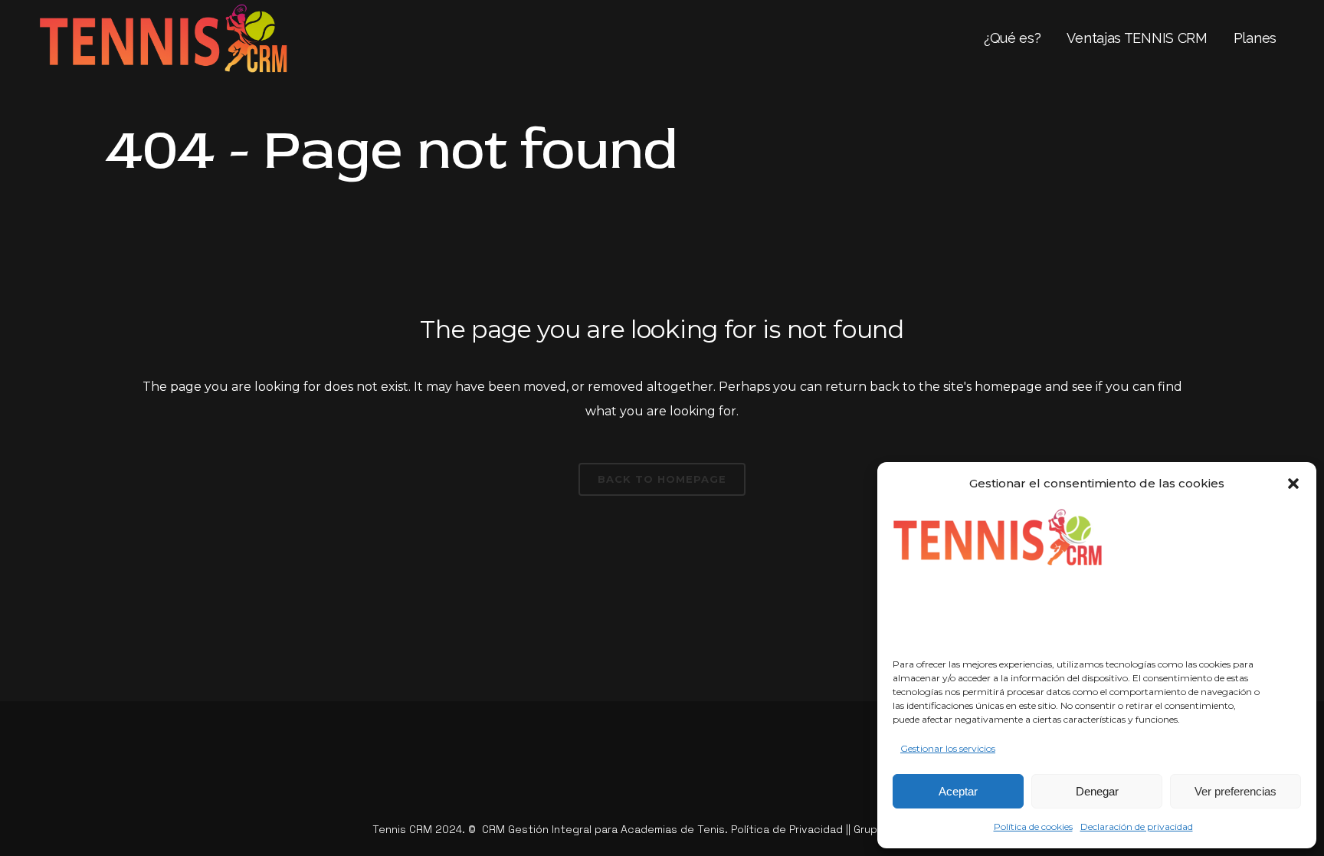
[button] (1293, 483)
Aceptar (958, 791)
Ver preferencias (1235, 791)
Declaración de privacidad (1136, 826)
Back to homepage (662, 479)
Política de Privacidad (787, 829)
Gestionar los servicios (947, 748)
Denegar (1097, 791)
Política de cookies (1033, 826)
